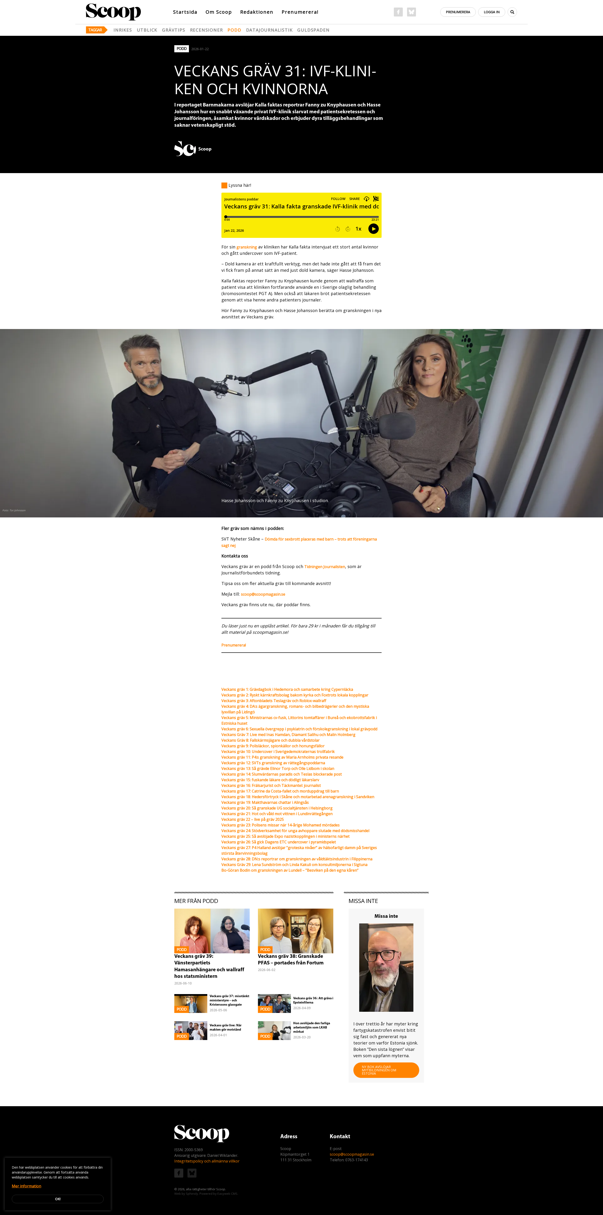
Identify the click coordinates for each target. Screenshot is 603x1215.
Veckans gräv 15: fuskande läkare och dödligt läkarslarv (270, 779)
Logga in (492, 12)
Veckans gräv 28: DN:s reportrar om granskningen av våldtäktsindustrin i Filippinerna (296, 858)
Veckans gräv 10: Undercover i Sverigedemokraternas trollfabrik (278, 751)
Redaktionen (256, 12)
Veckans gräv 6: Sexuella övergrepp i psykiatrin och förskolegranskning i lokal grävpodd (299, 728)
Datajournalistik (269, 30)
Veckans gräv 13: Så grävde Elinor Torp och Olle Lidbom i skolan (277, 768)
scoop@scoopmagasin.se (263, 594)
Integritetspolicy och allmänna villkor (207, 1161)
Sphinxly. (192, 1193)
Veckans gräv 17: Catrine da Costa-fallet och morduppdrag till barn (280, 791)
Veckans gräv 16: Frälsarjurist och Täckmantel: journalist (271, 785)
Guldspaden (313, 30)
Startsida (185, 12)
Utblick (147, 30)
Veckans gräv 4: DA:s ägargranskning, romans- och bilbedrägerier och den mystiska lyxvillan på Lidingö (295, 709)
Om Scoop (219, 12)
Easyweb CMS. (227, 1193)
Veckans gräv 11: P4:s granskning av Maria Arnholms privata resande (282, 757)
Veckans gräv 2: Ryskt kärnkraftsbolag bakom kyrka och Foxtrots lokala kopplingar (294, 695)
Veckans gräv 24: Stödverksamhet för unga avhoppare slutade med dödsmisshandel (295, 830)
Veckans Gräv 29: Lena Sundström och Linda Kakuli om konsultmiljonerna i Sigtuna (294, 864)
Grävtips (173, 30)
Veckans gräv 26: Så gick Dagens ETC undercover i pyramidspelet (278, 842)
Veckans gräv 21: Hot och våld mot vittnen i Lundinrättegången (277, 813)
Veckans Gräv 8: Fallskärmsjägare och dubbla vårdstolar (270, 740)
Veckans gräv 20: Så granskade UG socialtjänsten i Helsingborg (277, 808)
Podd (234, 30)
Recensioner (206, 30)
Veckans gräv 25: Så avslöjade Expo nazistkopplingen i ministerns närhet (285, 836)
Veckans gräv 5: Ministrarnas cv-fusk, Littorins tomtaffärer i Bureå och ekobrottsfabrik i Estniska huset (299, 720)
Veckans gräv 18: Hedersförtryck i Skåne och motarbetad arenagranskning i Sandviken (297, 796)
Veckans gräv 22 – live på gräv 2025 (252, 819)
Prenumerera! (300, 12)
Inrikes (123, 30)
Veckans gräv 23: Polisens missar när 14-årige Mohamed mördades (280, 825)
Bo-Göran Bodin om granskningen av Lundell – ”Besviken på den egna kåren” (290, 870)
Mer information (26, 1186)
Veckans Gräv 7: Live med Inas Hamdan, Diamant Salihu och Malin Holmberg (288, 734)
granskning (246, 247)
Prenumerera (458, 12)
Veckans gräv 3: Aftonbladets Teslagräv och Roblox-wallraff (273, 700)
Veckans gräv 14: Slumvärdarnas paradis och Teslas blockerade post (281, 774)
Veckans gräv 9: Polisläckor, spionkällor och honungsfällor (273, 745)
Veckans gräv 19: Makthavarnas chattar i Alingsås (265, 802)
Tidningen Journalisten (324, 566)
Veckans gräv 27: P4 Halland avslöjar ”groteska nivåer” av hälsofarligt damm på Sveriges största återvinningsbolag (299, 850)
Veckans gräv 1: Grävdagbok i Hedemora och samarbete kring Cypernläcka (287, 689)
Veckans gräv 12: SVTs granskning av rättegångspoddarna (273, 762)
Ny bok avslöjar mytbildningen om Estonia (379, 1070)
